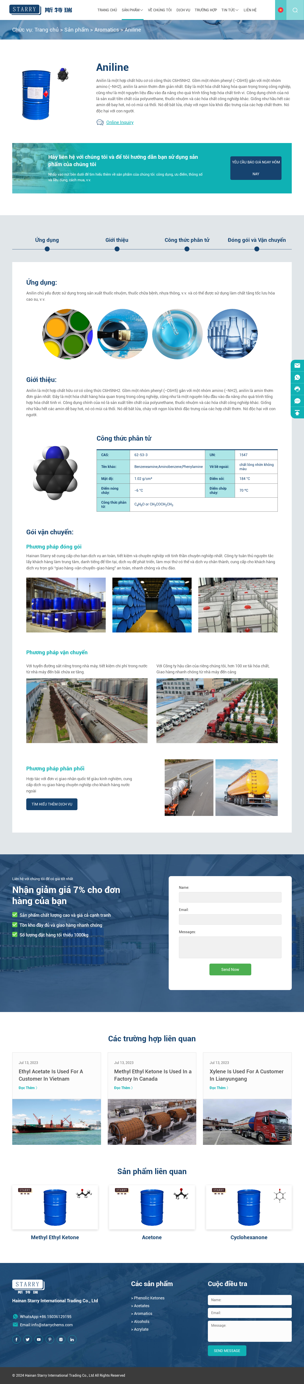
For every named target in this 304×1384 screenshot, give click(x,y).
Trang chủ (107, 10)
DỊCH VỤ (183, 10)
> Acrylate (139, 1329)
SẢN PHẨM (131, 10)
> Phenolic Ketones (147, 1298)
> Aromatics (141, 1313)
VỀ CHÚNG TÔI (160, 10)
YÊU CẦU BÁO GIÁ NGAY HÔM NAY (256, 168)
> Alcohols (140, 1321)
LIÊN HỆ (250, 10)
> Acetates (140, 1305)
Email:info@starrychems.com (46, 1324)
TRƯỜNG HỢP (206, 10)
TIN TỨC (228, 10)
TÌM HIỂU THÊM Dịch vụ (52, 804)
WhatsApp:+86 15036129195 (45, 1316)
